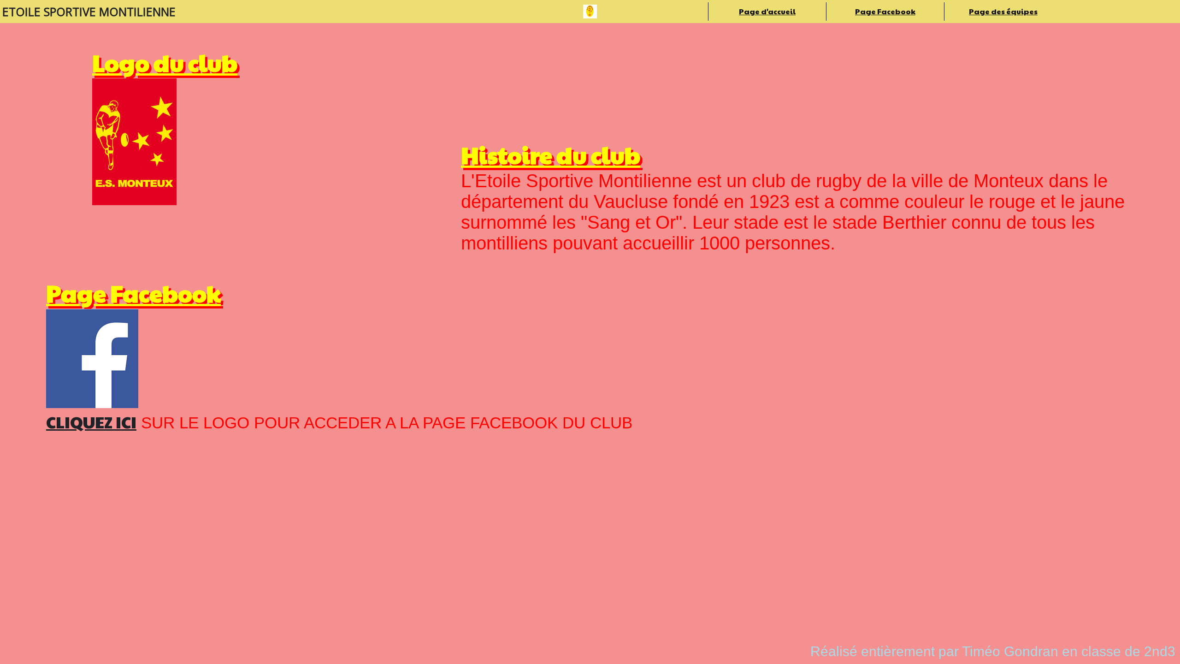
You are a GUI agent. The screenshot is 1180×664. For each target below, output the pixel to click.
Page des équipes (1003, 11)
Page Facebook (885, 11)
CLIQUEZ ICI (91, 421)
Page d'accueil (767, 11)
